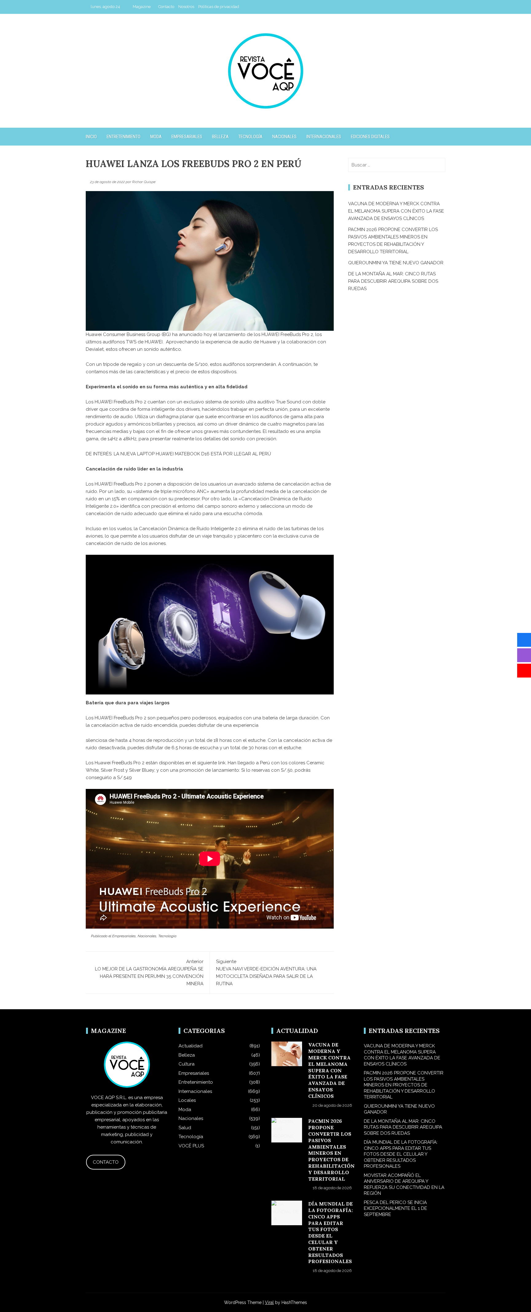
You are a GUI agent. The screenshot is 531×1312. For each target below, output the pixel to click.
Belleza (220, 136)
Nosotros (186, 6)
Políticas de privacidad (218, 6)
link (222, 763)
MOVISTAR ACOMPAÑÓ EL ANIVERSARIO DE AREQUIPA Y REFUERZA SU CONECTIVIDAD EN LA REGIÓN (404, 1184)
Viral (269, 1302)
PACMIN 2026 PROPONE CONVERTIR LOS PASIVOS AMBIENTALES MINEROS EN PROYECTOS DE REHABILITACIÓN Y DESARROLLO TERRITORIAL (331, 1150)
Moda (156, 136)
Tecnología (250, 136)
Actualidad (191, 1046)
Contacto (166, 6)
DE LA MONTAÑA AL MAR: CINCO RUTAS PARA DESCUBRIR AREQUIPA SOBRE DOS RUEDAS (393, 281)
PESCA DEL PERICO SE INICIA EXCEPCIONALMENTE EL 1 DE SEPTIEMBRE (395, 1208)
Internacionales (323, 136)
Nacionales (284, 136)
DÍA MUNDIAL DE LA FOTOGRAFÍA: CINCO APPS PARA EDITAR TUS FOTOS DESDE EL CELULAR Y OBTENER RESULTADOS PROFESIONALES (330, 1232)
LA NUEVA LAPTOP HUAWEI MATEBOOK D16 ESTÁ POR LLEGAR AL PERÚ (192, 454)
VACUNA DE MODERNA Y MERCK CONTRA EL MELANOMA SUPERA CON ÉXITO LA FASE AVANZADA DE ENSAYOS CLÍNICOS (396, 211)
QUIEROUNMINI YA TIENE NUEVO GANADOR (395, 263)
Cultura (187, 1064)
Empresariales (186, 136)
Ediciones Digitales (370, 136)
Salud (185, 1127)
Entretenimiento (123, 136)
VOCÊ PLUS (191, 1146)
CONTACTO (106, 1162)
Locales (187, 1100)
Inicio (91, 136)
